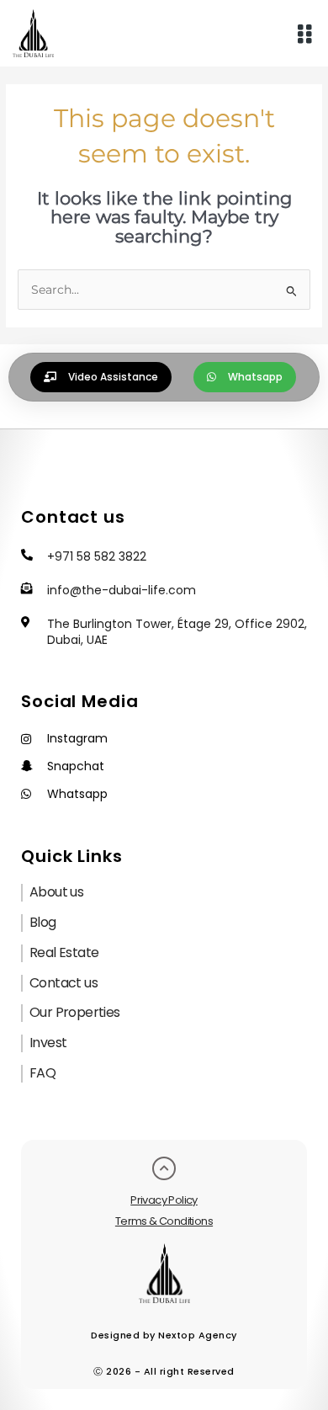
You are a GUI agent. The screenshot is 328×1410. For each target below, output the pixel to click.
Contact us (63, 982)
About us (56, 892)
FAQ (42, 1073)
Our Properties (74, 1012)
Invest (47, 1042)
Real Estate (63, 952)
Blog (42, 922)
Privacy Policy (164, 1200)
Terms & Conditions (164, 1221)
